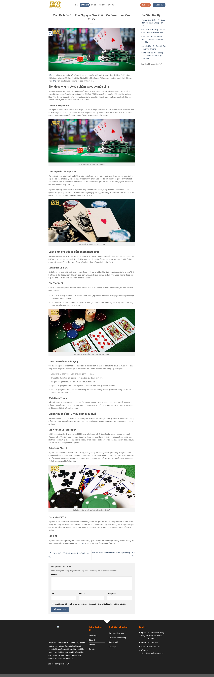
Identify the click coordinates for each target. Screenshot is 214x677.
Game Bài (85, 5)
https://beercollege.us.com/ (152, 653)
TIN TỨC (102, 5)
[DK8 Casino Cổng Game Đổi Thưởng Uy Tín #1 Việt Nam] (59, 5)
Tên (53, 594)
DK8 (76, 5)
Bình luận (55, 574)
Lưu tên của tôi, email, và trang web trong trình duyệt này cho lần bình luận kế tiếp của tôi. (90, 604)
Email (82, 594)
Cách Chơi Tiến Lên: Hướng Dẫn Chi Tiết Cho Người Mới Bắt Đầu (152, 39)
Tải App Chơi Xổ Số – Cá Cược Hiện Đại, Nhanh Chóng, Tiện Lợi (153, 23)
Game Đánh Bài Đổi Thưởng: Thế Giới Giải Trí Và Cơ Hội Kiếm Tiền (152, 56)
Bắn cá (111, 5)
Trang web (111, 594)
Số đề (93, 5)
